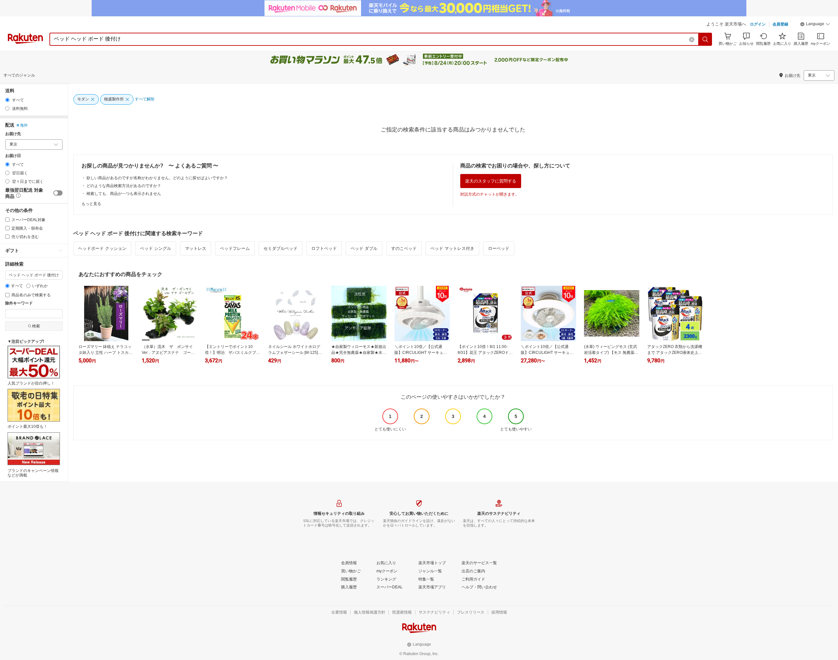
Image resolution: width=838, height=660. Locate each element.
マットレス (195, 248)
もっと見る (91, 203)
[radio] (7, 100)
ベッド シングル (155, 248)
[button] (815, 25)
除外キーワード (19, 303)
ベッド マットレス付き (452, 248)
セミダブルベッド (281, 248)
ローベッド (498, 248)
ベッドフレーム (235, 248)
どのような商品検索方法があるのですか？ (123, 185)
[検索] (705, 39)
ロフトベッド (324, 248)
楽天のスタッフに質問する (490, 181)
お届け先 (13, 134)
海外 (24, 125)
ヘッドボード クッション (102, 248)
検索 (36, 326)
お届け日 (13, 156)
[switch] (58, 193)
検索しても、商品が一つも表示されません (123, 193)
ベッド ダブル (364, 248)
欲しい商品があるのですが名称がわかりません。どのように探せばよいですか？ (157, 178)
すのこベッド (404, 248)
